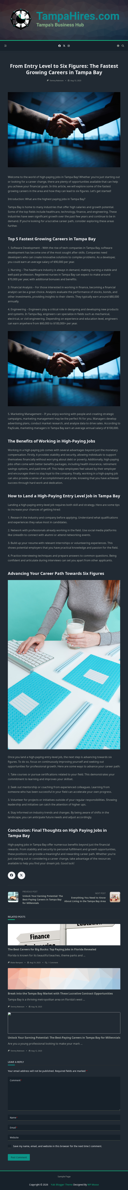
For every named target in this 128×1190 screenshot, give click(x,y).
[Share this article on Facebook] (11, 875)
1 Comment (53, 962)
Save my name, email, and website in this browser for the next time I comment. (57, 1146)
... (84, 955)
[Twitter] (64, 45)
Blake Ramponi (16, 962)
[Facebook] (59, 45)
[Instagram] (69, 45)
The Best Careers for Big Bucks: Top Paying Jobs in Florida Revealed (52, 949)
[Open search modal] (123, 45)
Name (14, 1117)
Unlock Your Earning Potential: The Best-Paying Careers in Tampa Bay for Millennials (64, 1037)
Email (13, 1127)
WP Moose (93, 1184)
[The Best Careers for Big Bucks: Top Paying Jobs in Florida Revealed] (64, 934)
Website (14, 1137)
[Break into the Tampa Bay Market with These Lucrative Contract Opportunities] (64, 978)
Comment (16, 1080)
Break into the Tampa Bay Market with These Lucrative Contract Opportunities (60, 993)
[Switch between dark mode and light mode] (118, 45)
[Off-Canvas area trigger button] (5, 45)
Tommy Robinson (57, 80)
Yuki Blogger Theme (62, 1184)
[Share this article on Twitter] (21, 875)
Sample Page (64, 1176)
